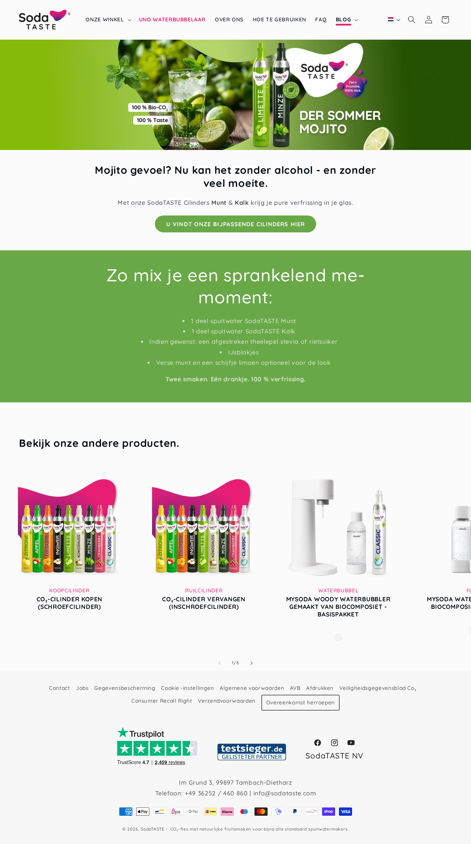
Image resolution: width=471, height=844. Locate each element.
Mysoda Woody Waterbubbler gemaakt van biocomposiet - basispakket (338, 606)
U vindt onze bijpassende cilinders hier (235, 224)
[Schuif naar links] (219, 663)
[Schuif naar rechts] (251, 663)
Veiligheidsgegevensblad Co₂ (378, 688)
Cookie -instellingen (187, 688)
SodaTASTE (152, 829)
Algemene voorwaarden (252, 688)
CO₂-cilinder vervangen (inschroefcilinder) (203, 602)
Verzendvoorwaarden (226, 700)
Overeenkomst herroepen (300, 702)
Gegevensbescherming (125, 688)
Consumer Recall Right (161, 700)
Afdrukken (319, 688)
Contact (59, 688)
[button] (107, 20)
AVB (295, 688)
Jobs (82, 688)
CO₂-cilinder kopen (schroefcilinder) (70, 602)
